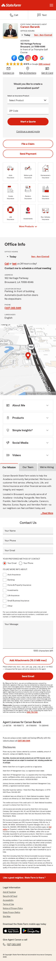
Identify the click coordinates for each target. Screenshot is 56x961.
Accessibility (8, 900)
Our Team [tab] (28, 467)
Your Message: (12, 624)
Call (7, 263)
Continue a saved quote (28, 131)
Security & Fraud (10, 896)
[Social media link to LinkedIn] (21, 58)
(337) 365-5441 (13, 308)
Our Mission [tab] (9, 467)
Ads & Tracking (9, 892)
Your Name (10, 531)
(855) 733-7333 (32, 712)
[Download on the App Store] (11, 931)
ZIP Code (13, 111)
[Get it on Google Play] (31, 931)
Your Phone (10, 540)
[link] (14, 5)
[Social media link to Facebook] (14, 58)
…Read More (47, 513)
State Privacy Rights (11, 912)
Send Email (28, 676)
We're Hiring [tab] (47, 467)
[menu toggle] (51, 5)
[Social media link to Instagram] (28, 58)
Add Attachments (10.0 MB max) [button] (28, 660)
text (14, 263)
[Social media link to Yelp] (35, 58)
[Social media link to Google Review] (42, 58)
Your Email (10, 550)
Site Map (6, 917)
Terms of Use (8, 904)
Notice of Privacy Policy (13, 908)
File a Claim (28, 144)
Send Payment (28, 153)
